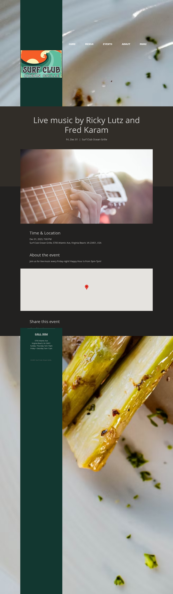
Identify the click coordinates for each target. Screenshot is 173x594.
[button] (89, 44)
